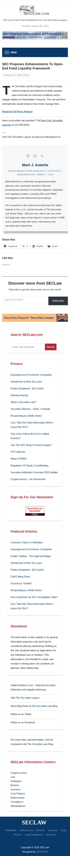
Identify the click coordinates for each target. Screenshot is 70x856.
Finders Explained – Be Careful (27, 388)
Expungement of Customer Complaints (31, 374)
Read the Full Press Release (17, 111)
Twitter (28, 714)
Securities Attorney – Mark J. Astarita (30, 409)
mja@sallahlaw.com (26, 174)
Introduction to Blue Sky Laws (26, 381)
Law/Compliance (34, 834)
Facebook (30, 722)
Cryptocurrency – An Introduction (28, 479)
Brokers (15, 785)
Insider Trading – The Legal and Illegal (30, 556)
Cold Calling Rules (20, 576)
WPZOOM (42, 851)
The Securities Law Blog (44, 706)
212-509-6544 (54, 171)
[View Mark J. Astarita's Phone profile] (42, 156)
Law (13, 777)
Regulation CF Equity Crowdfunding (29, 465)
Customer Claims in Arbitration (27, 542)
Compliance (17, 801)
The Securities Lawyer (28, 697)
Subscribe (58, 300)
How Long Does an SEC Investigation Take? (34, 597)
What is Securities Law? (23, 402)
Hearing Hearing (19, 395)
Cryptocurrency (19, 772)
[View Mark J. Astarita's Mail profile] (35, 156)
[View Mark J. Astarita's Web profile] (28, 156)
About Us (51, 834)
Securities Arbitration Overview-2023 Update (34, 472)
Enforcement (17, 797)
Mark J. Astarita (35, 165)
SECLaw (34, 822)
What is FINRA (19, 458)
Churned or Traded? (21, 583)
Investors (16, 789)
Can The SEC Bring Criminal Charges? (31, 445)
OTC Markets (18, 451)
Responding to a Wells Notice (26, 415)
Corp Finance (18, 793)
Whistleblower (18, 806)
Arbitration (16, 781)
